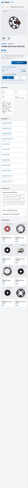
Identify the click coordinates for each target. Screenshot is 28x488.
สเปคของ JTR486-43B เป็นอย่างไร (9, 210)
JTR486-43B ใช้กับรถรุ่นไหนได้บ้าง (9, 192)
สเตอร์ (6, 7)
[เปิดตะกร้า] (22, 2)
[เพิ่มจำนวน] (9, 62)
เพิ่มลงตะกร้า (20, 62)
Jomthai (4, 44)
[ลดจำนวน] (2, 62)
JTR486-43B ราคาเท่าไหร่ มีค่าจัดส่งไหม (11, 214)
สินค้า (2, 7)
